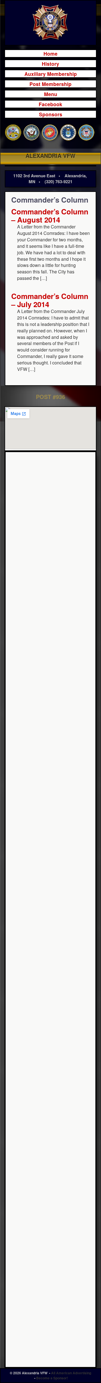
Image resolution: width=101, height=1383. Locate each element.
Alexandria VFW (50, 156)
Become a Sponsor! (52, 1377)
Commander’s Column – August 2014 (49, 215)
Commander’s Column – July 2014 (49, 300)
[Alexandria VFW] (50, 23)
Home (50, 53)
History (50, 63)
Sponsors (50, 114)
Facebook (50, 104)
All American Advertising (71, 1372)
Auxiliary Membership (50, 73)
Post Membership (50, 83)
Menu (50, 94)
